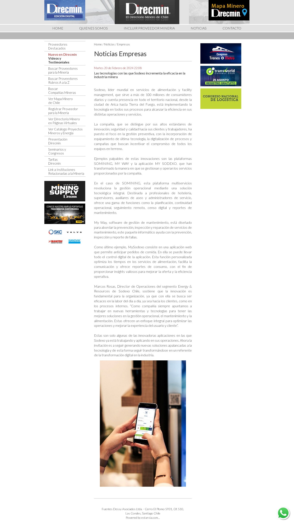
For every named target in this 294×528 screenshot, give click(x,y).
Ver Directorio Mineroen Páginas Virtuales (64, 121)
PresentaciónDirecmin (57, 141)
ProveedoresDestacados (57, 46)
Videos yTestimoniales (58, 60)
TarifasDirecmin (54, 161)
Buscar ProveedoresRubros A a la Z (63, 80)
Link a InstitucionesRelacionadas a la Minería (66, 171)
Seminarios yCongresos (57, 151)
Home (98, 44)
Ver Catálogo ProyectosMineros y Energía (65, 131)
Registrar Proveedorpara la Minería (63, 111)
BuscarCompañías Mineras (62, 90)
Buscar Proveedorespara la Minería (63, 70)
